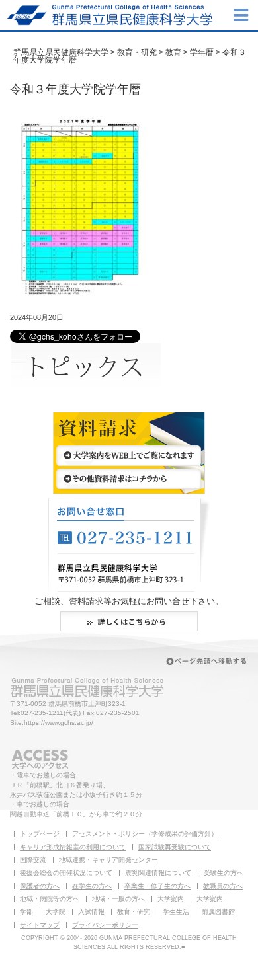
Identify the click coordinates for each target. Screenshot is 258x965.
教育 (173, 52)
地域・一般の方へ (118, 898)
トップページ (40, 833)
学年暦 (202, 52)
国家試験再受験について (174, 847)
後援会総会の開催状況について (66, 872)
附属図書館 (218, 911)
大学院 (55, 911)
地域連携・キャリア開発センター (108, 859)
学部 (26, 911)
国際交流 (33, 859)
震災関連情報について (158, 872)
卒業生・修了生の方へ (157, 886)
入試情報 (91, 911)
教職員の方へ (223, 886)
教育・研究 (137, 52)
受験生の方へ (223, 872)
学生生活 (176, 911)
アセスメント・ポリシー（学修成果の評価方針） (145, 833)
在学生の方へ (92, 886)
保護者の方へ (40, 886)
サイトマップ (40, 925)
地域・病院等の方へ (49, 898)
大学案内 (170, 898)
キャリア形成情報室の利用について (73, 847)
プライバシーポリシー (105, 925)
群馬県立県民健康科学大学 (60, 52)
